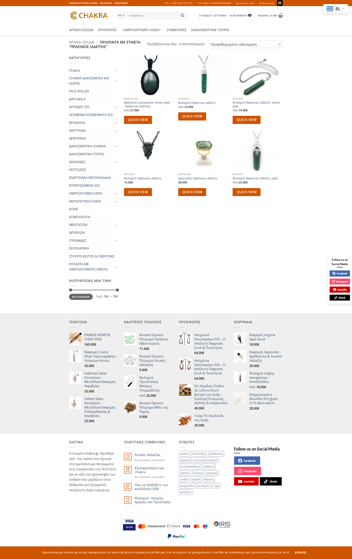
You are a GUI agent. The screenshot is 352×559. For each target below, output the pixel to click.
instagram (250, 471)
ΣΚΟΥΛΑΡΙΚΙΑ (79, 248)
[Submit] (182, 15)
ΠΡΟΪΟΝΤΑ (107, 30)
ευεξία (184, 479)
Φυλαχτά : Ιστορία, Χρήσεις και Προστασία (152, 500)
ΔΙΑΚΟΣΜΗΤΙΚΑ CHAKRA (87, 146)
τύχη (216, 486)
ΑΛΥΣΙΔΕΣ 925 (79, 107)
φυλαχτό (185, 492)
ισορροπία (186, 486)
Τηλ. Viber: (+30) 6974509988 (214, 3)
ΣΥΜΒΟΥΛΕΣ (177, 30)
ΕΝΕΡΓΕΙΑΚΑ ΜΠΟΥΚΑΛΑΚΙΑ (90, 177)
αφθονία (209, 466)
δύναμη (198, 473)
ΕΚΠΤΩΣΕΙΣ (77, 170)
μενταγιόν (203, 486)
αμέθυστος (216, 453)
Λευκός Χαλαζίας (148, 455)
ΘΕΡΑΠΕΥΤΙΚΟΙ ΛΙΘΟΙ (85, 201)
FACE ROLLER (79, 91)
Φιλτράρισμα (80, 296)
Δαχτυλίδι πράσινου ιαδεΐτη (197, 178)
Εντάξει (300, 552)
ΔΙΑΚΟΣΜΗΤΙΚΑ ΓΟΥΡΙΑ (210, 30)
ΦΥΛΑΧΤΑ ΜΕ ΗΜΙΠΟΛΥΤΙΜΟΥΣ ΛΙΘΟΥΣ (88, 267)
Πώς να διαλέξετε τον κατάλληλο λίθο (151, 487)
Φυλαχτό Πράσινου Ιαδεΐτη (197, 103)
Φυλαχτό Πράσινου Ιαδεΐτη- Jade (255, 178)
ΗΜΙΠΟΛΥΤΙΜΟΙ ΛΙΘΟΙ (141, 30)
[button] (212, 15)
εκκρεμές (212, 473)
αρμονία (185, 460)
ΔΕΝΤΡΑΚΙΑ (77, 138)
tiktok (273, 481)
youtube (249, 481)
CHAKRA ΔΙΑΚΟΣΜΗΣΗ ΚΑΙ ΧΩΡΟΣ (89, 81)
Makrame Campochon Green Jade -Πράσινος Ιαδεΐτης (147, 104)
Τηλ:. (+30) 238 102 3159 (178, 3)
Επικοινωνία (266, 3)
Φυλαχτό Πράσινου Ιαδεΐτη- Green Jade (256, 104)
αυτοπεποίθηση (190, 466)
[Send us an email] (280, 3)
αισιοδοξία (199, 453)
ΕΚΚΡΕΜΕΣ (77, 162)
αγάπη (184, 453)
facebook (250, 460)
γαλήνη (184, 473)
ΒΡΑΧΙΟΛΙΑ (77, 123)
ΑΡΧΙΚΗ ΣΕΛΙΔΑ (81, 30)
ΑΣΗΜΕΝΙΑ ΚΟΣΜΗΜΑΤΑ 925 (91, 115)
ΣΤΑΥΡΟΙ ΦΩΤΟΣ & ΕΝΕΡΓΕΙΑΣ (91, 256)
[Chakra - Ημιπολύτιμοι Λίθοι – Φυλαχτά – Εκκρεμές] (89, 15)
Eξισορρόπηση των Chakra (149, 470)
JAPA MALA (77, 99)
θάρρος (209, 479)
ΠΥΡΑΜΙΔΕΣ (78, 240)
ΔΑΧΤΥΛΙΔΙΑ (77, 130)
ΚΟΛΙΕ (73, 209)
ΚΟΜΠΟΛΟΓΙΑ (79, 217)
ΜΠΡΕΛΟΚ (77, 232)
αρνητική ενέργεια (206, 460)
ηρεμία (196, 479)
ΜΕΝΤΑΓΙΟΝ (78, 225)
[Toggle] (115, 70)
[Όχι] (346, 554)
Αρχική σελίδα (81, 42)
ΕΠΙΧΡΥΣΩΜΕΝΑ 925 (84, 185)
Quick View (138, 119)
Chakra (74, 70)
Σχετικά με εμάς (245, 3)
